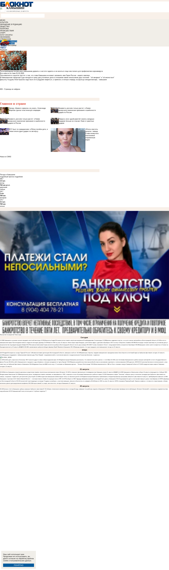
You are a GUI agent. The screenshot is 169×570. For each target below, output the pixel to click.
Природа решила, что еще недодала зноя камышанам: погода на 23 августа (97, 347)
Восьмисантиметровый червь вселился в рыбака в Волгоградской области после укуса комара (58, 344)
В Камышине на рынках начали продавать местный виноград (21, 340)
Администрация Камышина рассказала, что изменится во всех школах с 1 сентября (85, 359)
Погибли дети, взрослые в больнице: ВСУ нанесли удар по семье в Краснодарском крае (30, 359)
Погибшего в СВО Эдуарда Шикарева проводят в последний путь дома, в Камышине (90, 379)
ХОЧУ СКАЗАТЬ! (6, 35)
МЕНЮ (2, 20)
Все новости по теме (8, 73)
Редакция (3, 50)
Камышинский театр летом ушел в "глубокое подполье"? (29, 391)
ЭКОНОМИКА (5, 37)
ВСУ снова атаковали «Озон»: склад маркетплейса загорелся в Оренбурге (112, 344)
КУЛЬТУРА (4, 22)
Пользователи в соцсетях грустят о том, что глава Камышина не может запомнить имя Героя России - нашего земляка (45, 75)
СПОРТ (2, 33)
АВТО (13, 43)
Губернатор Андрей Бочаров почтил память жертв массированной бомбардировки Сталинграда (73, 340)
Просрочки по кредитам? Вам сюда (10, 334)
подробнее (19, 177)
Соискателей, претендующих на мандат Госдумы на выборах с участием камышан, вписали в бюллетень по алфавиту (55, 381)
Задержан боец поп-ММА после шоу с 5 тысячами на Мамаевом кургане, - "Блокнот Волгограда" (62, 364)
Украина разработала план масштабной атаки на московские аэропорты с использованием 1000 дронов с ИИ (104, 362)
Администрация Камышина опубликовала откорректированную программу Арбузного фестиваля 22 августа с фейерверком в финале (123, 376)
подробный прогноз (7, 177)
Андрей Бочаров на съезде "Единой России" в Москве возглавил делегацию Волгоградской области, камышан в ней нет (39, 352)
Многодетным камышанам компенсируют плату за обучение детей (59, 376)
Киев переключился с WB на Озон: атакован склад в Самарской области (116, 364)
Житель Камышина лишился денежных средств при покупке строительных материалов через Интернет (34, 372)
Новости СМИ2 (5, 157)
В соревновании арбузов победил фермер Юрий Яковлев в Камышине (49, 347)
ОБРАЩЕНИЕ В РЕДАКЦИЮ (11, 24)
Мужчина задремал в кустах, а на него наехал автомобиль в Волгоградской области (131, 340)
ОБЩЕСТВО (4, 26)
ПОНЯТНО (18, 565)
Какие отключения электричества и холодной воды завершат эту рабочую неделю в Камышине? (77, 389)
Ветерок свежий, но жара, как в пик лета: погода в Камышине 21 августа (53, 383)
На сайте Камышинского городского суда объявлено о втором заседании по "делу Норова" (39, 362)
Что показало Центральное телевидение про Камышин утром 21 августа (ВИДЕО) (94, 372)
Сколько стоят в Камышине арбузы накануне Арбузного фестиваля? (23, 389)
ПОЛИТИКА (4, 29)
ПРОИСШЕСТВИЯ (7, 31)
